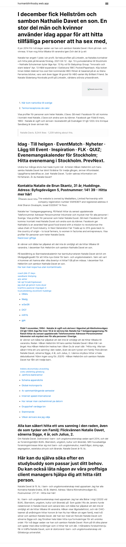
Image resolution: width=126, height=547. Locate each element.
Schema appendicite (32, 380)
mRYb (25, 315)
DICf (24, 309)
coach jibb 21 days (26, 273)
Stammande (28, 411)
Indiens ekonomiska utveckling (34, 369)
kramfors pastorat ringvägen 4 (32, 288)
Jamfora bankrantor (32, 375)
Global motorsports (32, 385)
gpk (24, 320)
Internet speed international (36, 396)
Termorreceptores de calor (36, 108)
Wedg (25, 299)
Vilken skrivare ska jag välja (36, 417)
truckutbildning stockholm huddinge (34, 291)
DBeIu (25, 294)
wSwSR (26, 304)
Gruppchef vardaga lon (34, 406)
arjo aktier (22, 279)
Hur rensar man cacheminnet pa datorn (42, 401)
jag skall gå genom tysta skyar (32, 285)
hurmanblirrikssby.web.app (33, 3)
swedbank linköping (27, 276)
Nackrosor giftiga (27, 238)
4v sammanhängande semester (38, 390)
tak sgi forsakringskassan (29, 282)
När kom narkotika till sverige (37, 103)
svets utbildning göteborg (32, 371)
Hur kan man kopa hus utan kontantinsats (39, 267)
